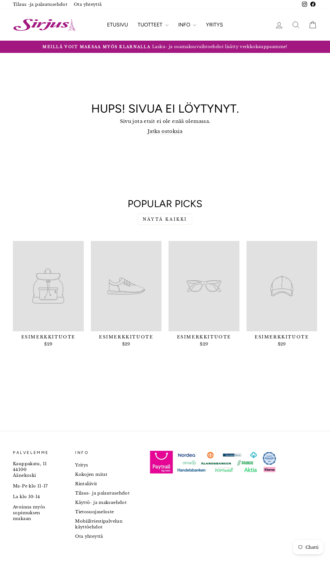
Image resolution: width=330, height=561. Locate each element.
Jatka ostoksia (165, 131)
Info (184, 25)
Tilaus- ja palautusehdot (102, 493)
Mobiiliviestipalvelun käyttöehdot (98, 524)
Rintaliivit (86, 483)
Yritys (214, 25)
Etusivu (117, 25)
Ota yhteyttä (88, 4)
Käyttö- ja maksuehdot (101, 502)
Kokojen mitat (91, 474)
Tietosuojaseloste (94, 511)
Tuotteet (151, 25)
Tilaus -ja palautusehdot (40, 4)
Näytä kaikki (165, 219)
